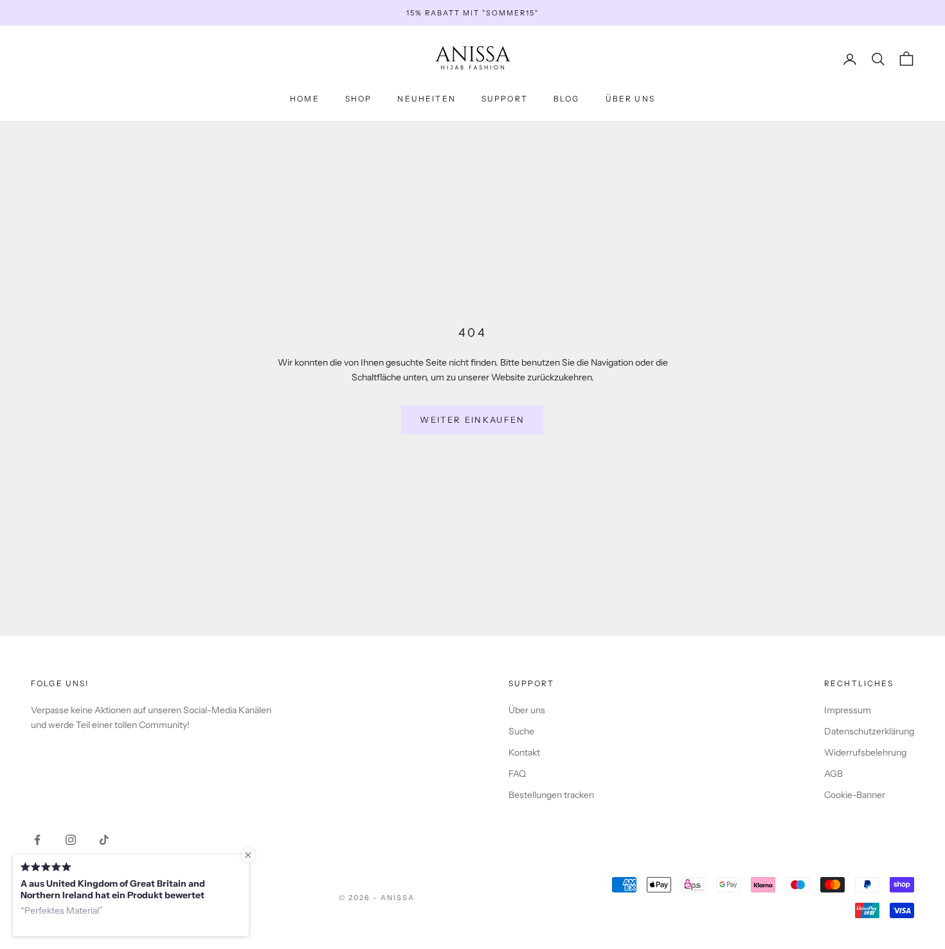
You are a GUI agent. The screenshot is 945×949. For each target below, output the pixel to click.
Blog (567, 98)
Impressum (847, 710)
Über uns (527, 710)
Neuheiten (426, 98)
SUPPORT (505, 98)
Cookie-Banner (854, 795)
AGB (833, 773)
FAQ (517, 773)
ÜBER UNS (630, 98)
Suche (521, 731)
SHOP (358, 98)
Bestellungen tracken (551, 795)
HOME (305, 98)
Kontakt (524, 752)
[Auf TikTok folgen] (104, 839)
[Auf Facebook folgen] (37, 839)
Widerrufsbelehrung (865, 752)
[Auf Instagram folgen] (70, 839)
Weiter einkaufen (472, 419)
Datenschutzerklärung (869, 731)
